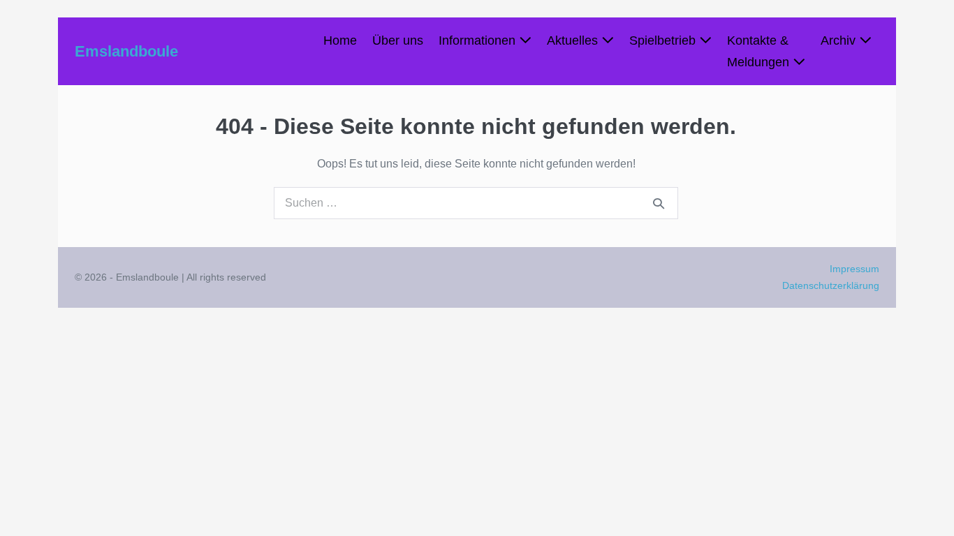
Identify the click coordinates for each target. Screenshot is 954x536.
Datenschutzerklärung (830, 285)
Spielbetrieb (664, 40)
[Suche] (658, 203)
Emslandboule (126, 51)
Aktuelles (574, 40)
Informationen (479, 40)
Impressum (854, 268)
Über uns (397, 40)
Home (340, 40)
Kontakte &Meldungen (760, 51)
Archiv (840, 40)
